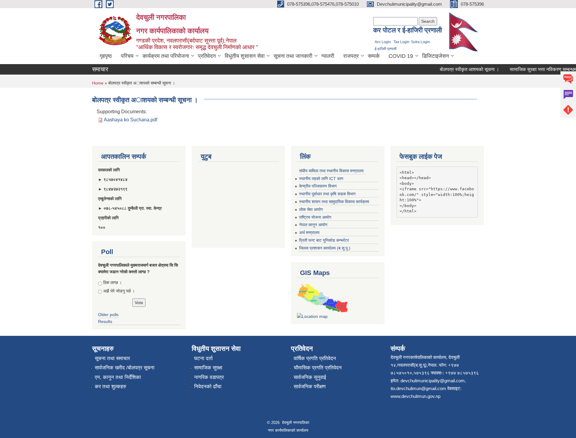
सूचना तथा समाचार (112, 358)
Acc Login (383, 42)
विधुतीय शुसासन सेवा (245, 56)
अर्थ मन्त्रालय (309, 232)
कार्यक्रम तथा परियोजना (165, 56)
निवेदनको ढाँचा (207, 386)
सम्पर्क (374, 56)
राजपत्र (351, 56)
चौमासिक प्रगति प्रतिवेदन (318, 368)
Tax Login (402, 42)
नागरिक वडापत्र (209, 377)
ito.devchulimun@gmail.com (418, 388)
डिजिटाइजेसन (435, 56)
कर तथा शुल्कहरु (110, 386)
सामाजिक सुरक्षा (208, 368)
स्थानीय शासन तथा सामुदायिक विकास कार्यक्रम (334, 201)
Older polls (108, 314)
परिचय (127, 56)
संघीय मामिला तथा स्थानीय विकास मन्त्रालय (331, 170)
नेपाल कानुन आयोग (313, 224)
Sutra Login (420, 42)
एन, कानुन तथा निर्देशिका (118, 377)
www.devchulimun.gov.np (415, 396)
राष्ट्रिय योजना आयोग (315, 217)
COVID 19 (400, 56)
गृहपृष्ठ (106, 56)
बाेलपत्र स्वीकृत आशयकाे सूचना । (465, 69)
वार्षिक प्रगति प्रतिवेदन (315, 358)
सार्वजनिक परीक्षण (310, 386)
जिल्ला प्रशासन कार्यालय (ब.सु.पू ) (324, 248)
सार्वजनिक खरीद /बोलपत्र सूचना (124, 368)
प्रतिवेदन (207, 56)
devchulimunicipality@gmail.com (432, 380)
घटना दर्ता (203, 358)
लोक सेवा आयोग (311, 209)
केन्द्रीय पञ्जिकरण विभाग (318, 186)
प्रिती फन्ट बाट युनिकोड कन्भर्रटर (324, 240)
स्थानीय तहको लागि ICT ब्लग (321, 178)
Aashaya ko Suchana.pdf (130, 119)
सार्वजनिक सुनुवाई (310, 377)
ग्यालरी (327, 56)
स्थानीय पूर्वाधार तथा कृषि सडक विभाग (327, 193)
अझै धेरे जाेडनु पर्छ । (119, 291)
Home (98, 83)
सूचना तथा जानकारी (293, 56)
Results (105, 321)
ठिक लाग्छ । (112, 282)
